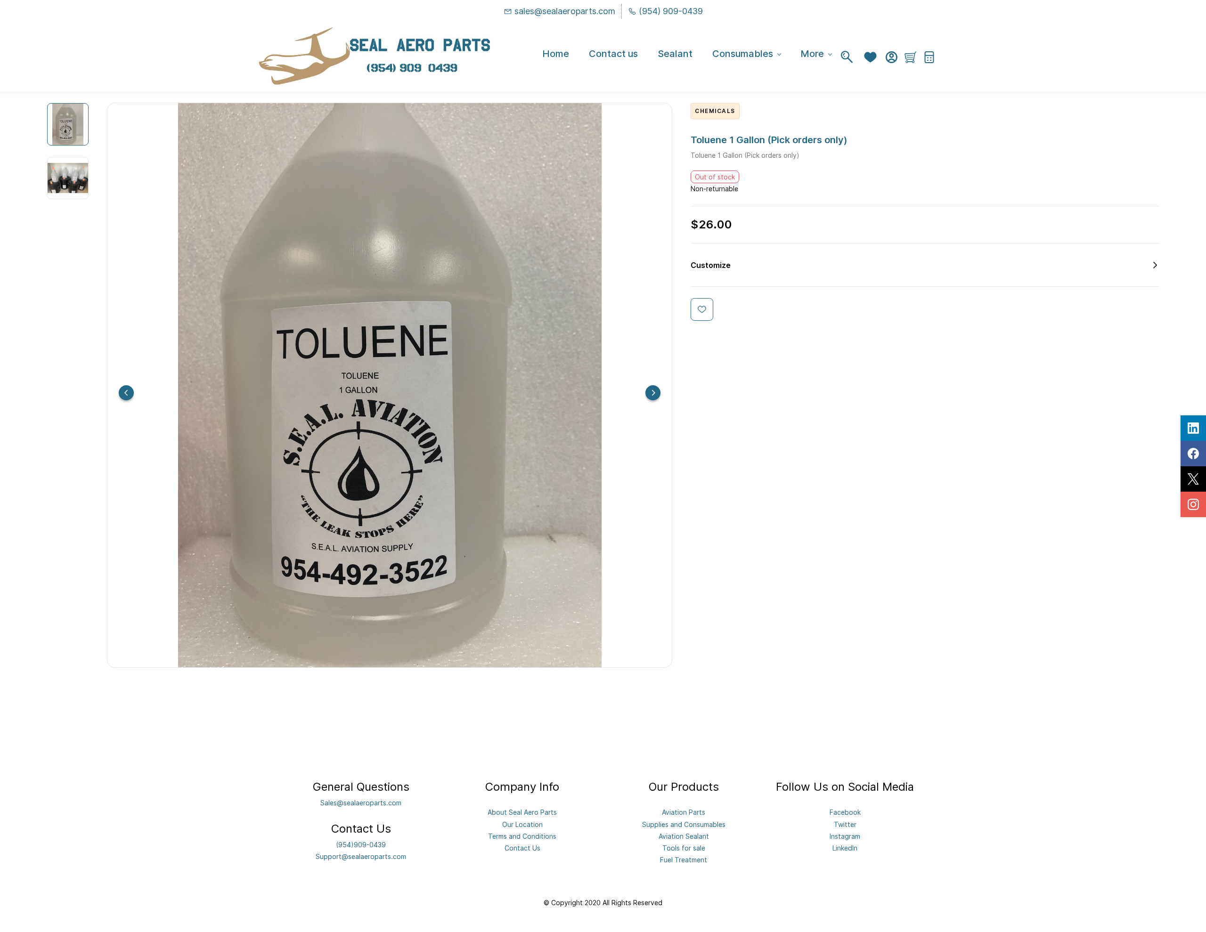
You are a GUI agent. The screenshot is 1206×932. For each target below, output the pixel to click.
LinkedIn (844, 848)
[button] (873, 57)
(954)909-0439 (361, 845)
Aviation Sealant (684, 836)
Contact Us (522, 848)
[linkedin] (1193, 428)
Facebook (845, 812)
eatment (694, 860)
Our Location (522, 824)
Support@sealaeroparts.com (361, 856)
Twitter (845, 824)
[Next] (652, 392)
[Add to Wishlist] (702, 309)
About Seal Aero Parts (522, 812)
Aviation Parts (683, 812)
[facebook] (1193, 453)
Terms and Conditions (522, 836)
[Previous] (126, 392)
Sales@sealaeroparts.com (360, 803)
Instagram (845, 836)
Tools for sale (683, 848)
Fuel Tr (670, 860)
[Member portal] (891, 57)
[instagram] (1193, 504)
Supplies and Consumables (683, 824)
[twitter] (1193, 479)
